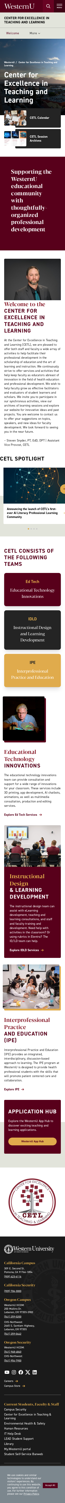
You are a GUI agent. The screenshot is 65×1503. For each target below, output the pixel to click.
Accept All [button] (50, 1485)
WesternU (9, 62)
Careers (8, 1381)
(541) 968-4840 (12, 1352)
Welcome (12, 33)
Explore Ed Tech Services (20, 815)
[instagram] (14, 1372)
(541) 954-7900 (12, 1360)
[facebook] (21, 1372)
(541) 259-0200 (12, 1316)
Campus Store (12, 1386)
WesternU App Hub (32, 1141)
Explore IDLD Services (24, 950)
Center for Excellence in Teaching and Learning (26, 20)
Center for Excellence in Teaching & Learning (27, 1416)
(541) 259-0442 (12, 1334)
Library (9, 1444)
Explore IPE (11, 1089)
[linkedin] (34, 1372)
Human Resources (16, 1428)
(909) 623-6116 (12, 1276)
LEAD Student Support (19, 1439)
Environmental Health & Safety (24, 1423)
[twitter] (28, 1372)
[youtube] (7, 1372)
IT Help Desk (12, 1434)
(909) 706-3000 (12, 1291)
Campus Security (15, 1409)
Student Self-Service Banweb (23, 1454)
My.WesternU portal (17, 1449)
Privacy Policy (31, 1494)
